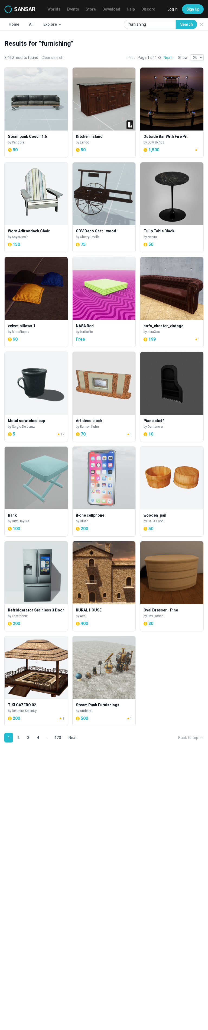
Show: (183, 57)
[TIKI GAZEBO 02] (36, 681)
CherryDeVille (89, 237)
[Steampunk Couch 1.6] (36, 113)
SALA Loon (156, 521)
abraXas (154, 332)
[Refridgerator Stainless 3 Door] (36, 586)
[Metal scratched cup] (36, 397)
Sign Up (192, 9)
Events (73, 9)
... (47, 737)
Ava (83, 616)
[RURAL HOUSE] (104, 586)
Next (73, 737)
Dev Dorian (156, 616)
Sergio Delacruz (23, 427)
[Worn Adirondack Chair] (36, 207)
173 (57, 737)
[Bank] (36, 492)
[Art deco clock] (104, 397)
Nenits (152, 237)
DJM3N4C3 (156, 142)
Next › (169, 57)
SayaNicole (20, 237)
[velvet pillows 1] (36, 302)
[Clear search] (201, 24)
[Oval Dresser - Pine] (171, 586)
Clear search (52, 57)
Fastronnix (20, 616)
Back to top (188, 737)
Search (186, 24)
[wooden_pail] (171, 492)
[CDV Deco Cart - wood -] (104, 207)
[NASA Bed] (104, 302)
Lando (84, 142)
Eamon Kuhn (89, 427)
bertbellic (86, 332)
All (31, 24)
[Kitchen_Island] (104, 113)
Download (111, 9)
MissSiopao (20, 332)
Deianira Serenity (24, 711)
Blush (84, 521)
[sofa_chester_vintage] (171, 302)
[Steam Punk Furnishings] (104, 681)
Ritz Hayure (20, 521)
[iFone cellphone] (104, 492)
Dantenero (155, 427)
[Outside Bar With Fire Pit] (171, 113)
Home (14, 24)
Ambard (86, 711)
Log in (172, 9)
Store (91, 9)
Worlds (53, 9)
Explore (50, 24)
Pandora (18, 142)
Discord (148, 9)
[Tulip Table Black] (171, 207)
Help (131, 9)
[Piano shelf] (171, 397)
